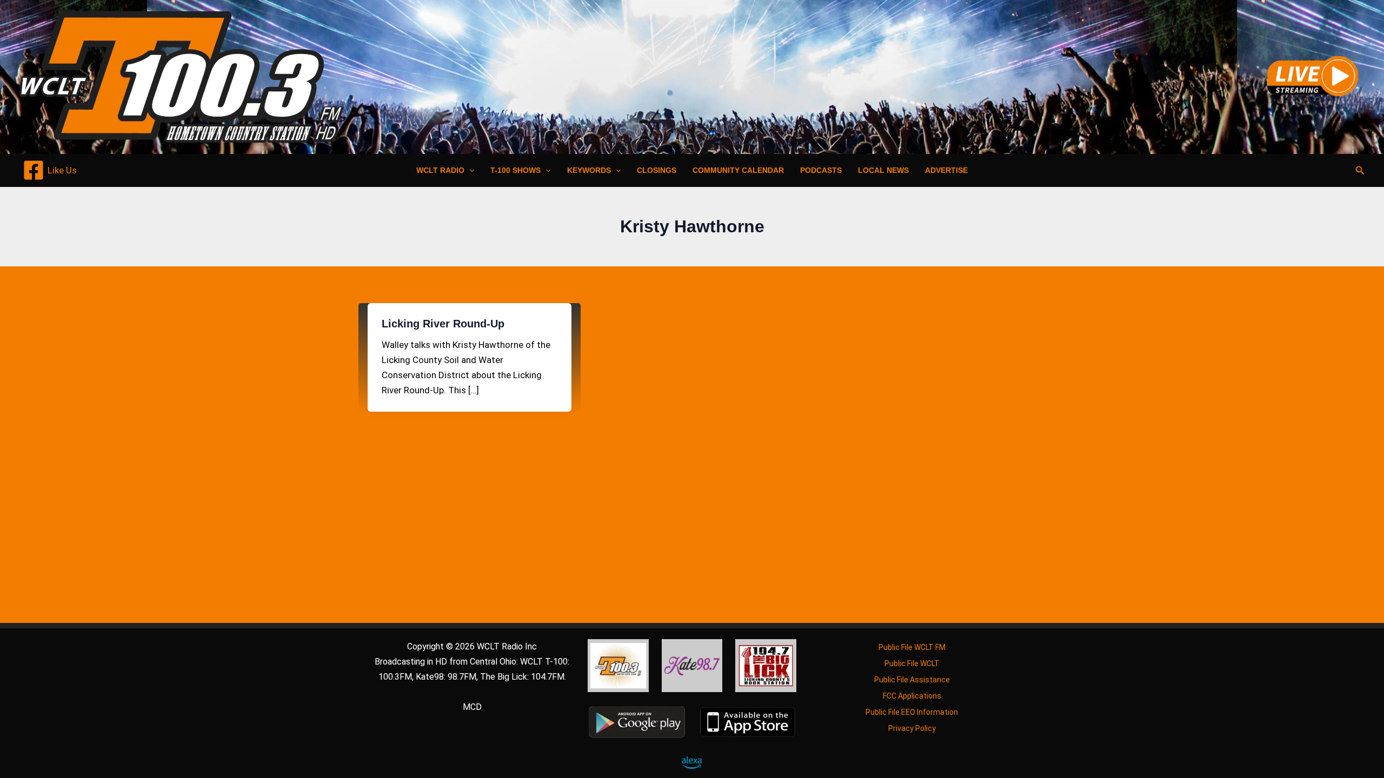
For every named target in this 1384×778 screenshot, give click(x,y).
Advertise (946, 170)
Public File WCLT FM (912, 647)
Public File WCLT (912, 663)
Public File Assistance (912, 679)
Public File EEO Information (912, 712)
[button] (469, 170)
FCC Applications (912, 696)
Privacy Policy (912, 728)
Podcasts (821, 170)
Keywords (589, 170)
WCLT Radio (440, 170)
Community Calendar (738, 170)
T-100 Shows (515, 170)
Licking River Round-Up (443, 324)
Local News (883, 170)
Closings (656, 170)
